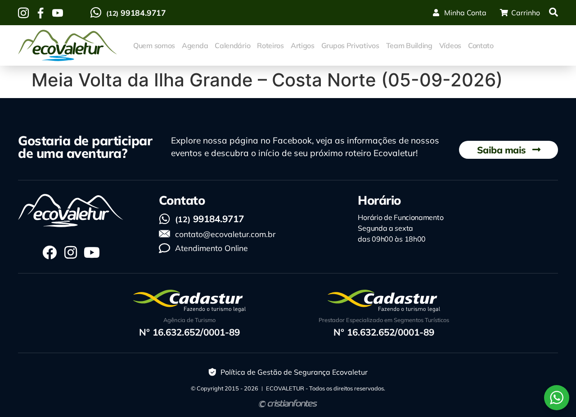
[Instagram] (70, 252)
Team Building (409, 45)
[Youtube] (92, 252)
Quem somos (154, 45)
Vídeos (450, 45)
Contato (481, 45)
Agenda (195, 45)
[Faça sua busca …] (553, 12)
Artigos (303, 45)
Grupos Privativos (350, 45)
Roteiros (270, 45)
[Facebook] (49, 252)
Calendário (232, 45)
